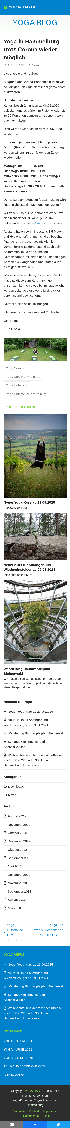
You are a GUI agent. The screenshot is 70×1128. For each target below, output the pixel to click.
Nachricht (41, 223)
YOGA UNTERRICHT (19, 1041)
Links (46, 1116)
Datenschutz (31, 1116)
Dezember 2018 (19, 874)
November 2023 (19, 824)
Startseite (19, 1111)
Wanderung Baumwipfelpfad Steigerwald (36, 733)
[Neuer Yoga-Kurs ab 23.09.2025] (35, 456)
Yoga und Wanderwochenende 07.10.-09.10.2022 (47, 930)
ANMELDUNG (14, 1074)
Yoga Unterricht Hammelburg (26, 394)
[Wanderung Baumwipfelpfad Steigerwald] (35, 622)
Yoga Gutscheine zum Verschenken (15, 932)
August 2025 (17, 816)
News (35, 65)
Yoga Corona (15, 368)
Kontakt (34, 1111)
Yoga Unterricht (17, 385)
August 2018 (17, 899)
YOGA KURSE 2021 (18, 1049)
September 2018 (19, 891)
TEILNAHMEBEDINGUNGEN (24, 1066)
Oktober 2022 (17, 849)
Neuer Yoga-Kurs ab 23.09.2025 (29, 502)
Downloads (16, 786)
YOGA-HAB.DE (22, 7)
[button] (65, 7)
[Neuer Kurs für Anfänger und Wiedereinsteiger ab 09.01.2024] (35, 536)
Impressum (50, 1111)
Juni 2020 (15, 866)
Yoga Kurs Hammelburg (22, 376)
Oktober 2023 (17, 833)
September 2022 (19, 858)
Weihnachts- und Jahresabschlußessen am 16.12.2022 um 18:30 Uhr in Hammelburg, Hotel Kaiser (34, 760)
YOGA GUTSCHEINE (19, 1058)
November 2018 (19, 883)
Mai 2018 (14, 908)
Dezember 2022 (19, 841)
